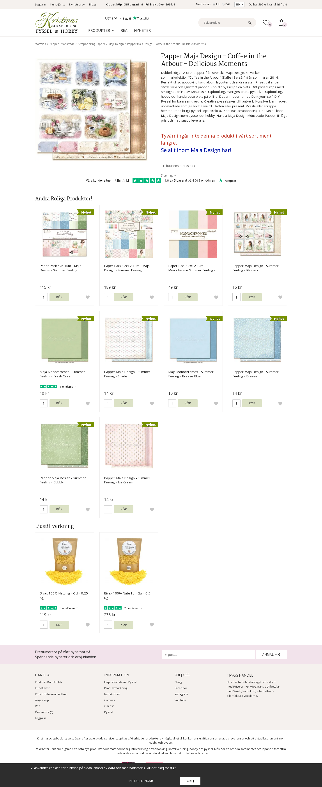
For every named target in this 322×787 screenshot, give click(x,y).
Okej (190, 781)
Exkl (227, 4)
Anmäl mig (271, 654)
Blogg (92, 4)
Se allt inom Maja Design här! (196, 150)
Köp (59, 297)
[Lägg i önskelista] (88, 297)
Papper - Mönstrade (62, 44)
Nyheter (142, 30)
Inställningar (140, 781)
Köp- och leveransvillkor (51, 694)
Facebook (181, 688)
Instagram (181, 694)
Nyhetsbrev (77, 4)
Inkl (218, 4)
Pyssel (108, 712)
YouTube (180, 700)
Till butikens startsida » (178, 165)
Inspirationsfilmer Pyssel (120, 682)
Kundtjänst (57, 4)
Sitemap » (168, 175)
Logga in (40, 4)
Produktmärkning (115, 688)
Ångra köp (42, 700)
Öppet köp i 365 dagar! (122, 4)
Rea (124, 30)
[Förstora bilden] (91, 109)
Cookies (109, 700)
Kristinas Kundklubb (48, 682)
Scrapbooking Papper (91, 44)
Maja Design (116, 44)
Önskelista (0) (44, 712)
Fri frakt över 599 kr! (160, 4)
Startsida (40, 44)
